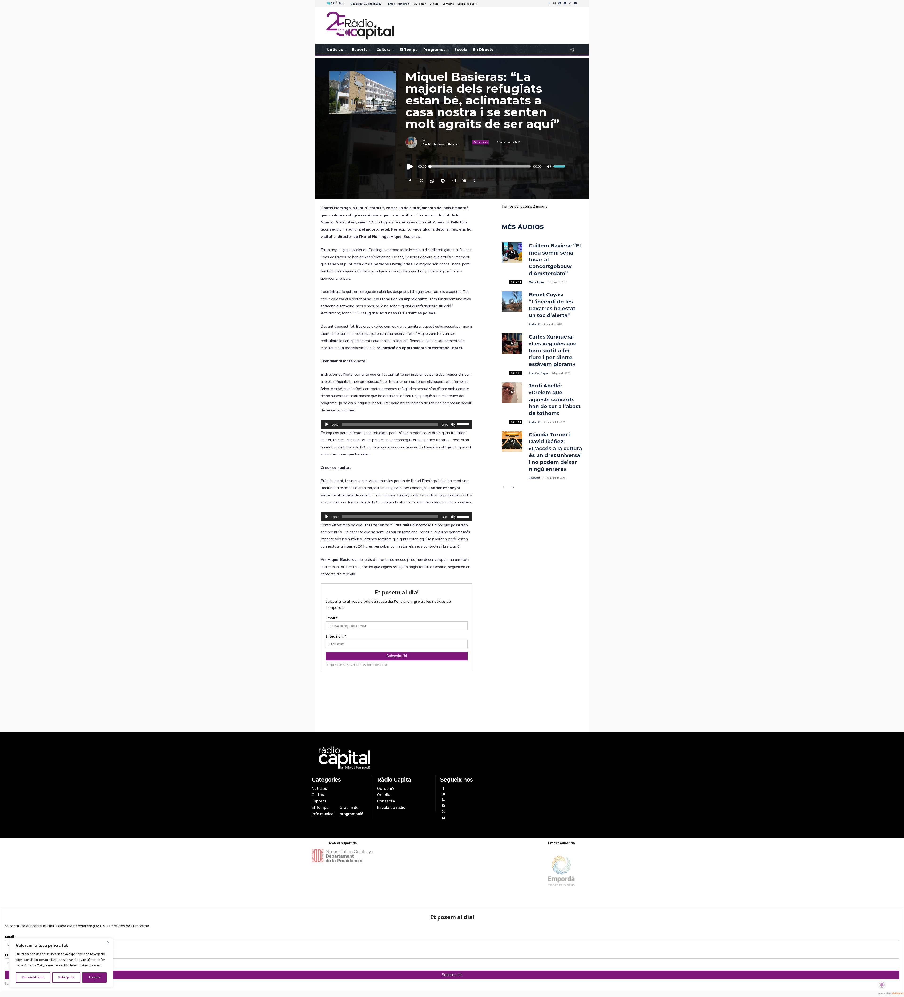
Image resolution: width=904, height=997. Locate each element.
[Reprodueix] (410, 166)
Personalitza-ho (33, 977)
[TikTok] (570, 3)
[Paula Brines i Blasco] (413, 142)
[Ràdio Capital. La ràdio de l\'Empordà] (360, 25)
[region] (61, 963)
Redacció (534, 324)
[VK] (464, 180)
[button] (572, 49)
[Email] (453, 180)
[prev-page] (505, 488)
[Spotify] (559, 3)
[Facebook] (549, 3)
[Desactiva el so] (549, 166)
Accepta (94, 977)
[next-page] (512, 488)
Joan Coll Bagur (538, 373)
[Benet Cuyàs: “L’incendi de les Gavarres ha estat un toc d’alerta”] (512, 301)
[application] (485, 166)
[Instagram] (554, 3)
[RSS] (443, 800)
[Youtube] (575, 3)
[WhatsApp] (431, 180)
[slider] (559, 166)
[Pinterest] (475, 180)
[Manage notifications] (882, 985)
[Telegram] (564, 3)
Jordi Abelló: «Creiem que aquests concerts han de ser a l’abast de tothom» (555, 399)
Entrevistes (481, 142)
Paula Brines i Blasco (439, 144)
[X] (421, 180)
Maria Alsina (536, 282)
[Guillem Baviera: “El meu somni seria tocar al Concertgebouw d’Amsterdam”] (512, 252)
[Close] (108, 942)
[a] (404, 757)
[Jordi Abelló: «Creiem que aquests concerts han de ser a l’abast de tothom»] (512, 392)
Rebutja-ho (66, 977)
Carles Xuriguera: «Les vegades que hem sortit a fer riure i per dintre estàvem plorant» (553, 350)
